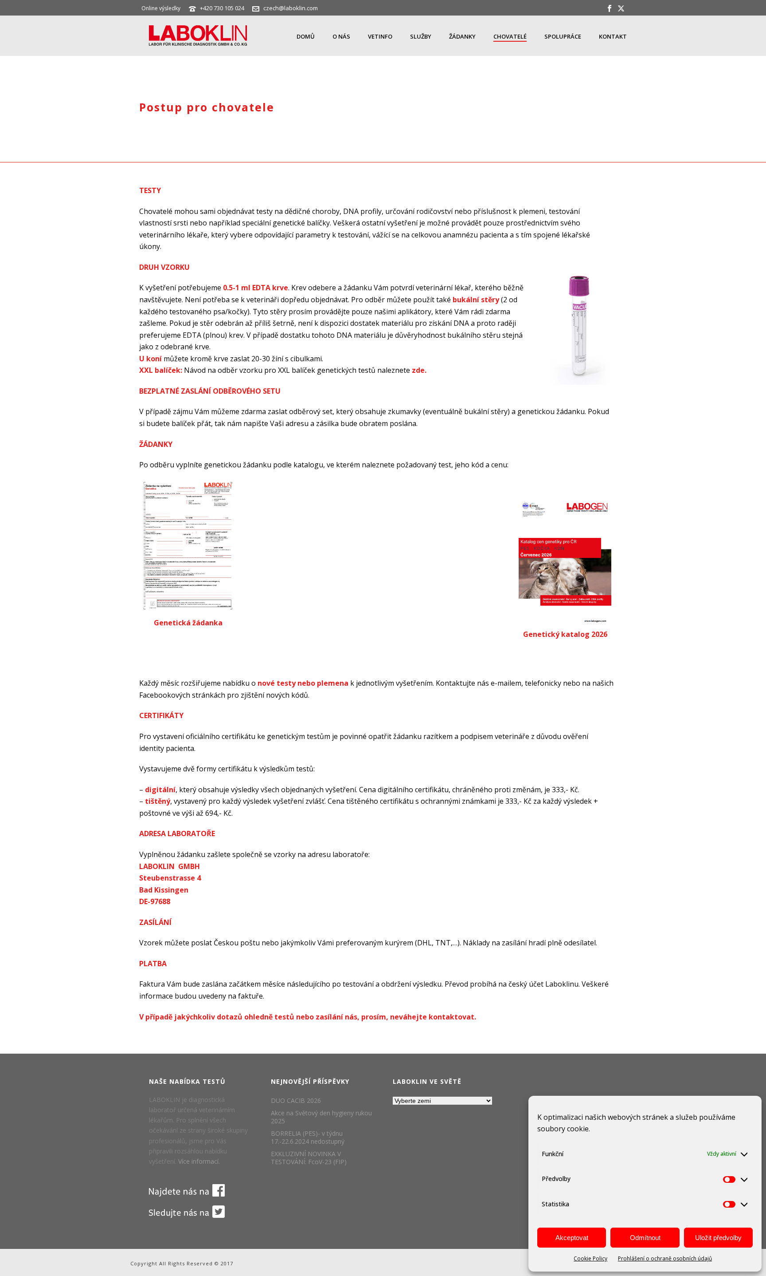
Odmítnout (645, 1237)
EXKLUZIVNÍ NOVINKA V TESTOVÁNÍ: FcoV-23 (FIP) (309, 1158)
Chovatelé (510, 36)
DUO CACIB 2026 (296, 1101)
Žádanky (462, 36)
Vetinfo (380, 36)
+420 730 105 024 (223, 8)
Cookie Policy (590, 1258)
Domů (306, 36)
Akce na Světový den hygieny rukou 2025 (321, 1117)
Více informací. (199, 1161)
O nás (341, 36)
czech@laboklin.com (290, 8)
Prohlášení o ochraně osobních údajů (665, 1258)
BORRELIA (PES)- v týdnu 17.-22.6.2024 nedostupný (307, 1138)
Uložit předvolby (718, 1237)
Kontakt (613, 36)
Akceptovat (571, 1237)
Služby (420, 36)
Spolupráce (562, 36)
